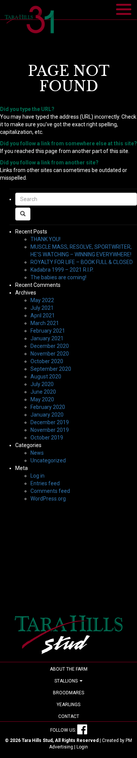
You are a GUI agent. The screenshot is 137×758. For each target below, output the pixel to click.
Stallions (66, 681)
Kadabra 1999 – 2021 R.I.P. (62, 270)
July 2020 (42, 384)
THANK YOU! (45, 239)
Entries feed (45, 483)
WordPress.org (48, 499)
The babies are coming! (58, 277)
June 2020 (43, 392)
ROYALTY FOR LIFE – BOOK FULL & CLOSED (81, 262)
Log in (37, 476)
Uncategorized (48, 460)
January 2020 (47, 415)
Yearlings (68, 704)
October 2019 (46, 438)
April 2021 (42, 315)
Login (82, 747)
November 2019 (49, 430)
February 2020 (47, 407)
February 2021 (47, 331)
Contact (68, 716)
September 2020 (50, 369)
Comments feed (50, 491)
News (37, 453)
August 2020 (45, 376)
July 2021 (42, 308)
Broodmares (68, 692)
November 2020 (49, 354)
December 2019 (49, 422)
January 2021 (47, 338)
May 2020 (42, 399)
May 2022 (42, 300)
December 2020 (49, 346)
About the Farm (69, 669)
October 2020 (46, 361)
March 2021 (44, 323)
